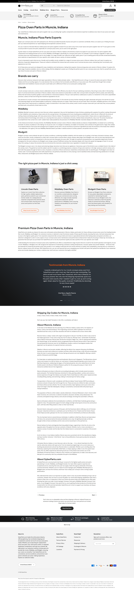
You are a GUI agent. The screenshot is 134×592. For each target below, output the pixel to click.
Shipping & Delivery (79, 543)
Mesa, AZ (47, 587)
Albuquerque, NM (27, 587)
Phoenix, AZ (62, 583)
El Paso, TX (63, 585)
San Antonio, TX (74, 583)
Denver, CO (43, 585)
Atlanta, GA (58, 587)
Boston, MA (80, 585)
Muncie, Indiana (31, 22)
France (88, 581)
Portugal (37, 583)
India (67, 581)
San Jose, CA (99, 583)
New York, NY (42, 583)
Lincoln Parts (34, 10)
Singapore (92, 581)
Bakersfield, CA (112, 587)
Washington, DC (69, 585)
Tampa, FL (20, 589)
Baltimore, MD (110, 585)
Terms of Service (61, 540)
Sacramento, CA (42, 587)
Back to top (67, 524)
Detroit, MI (106, 585)
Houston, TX (58, 583)
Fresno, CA (37, 587)
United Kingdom (51, 581)
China (58, 581)
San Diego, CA (80, 583)
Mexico (64, 581)
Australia (61, 581)
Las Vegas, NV (74, 585)
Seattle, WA (38, 585)
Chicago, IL (53, 583)
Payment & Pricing (79, 549)
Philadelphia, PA (68, 583)
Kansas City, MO (52, 587)
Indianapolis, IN (26, 585)
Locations (24, 22)
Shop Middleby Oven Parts (64, 210)
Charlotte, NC (20, 585)
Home (20, 10)
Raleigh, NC (75, 587)
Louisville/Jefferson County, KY (92, 585)
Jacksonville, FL (93, 583)
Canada (55, 581)
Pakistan (81, 581)
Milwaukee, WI (20, 587)
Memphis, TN (101, 585)
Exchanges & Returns (80, 546)
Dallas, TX (84, 583)
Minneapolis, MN (102, 587)
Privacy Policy (60, 543)
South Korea (77, 581)
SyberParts (24, 572)
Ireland (73, 581)
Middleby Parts (44, 10)
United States (44, 581)
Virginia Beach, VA (80, 587)
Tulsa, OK (107, 587)
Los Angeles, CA (48, 583)
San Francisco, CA (32, 585)
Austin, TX (88, 583)
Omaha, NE (70, 587)
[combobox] (71, 5)
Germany (70, 581)
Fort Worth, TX (104, 583)
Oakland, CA (96, 587)
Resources (64, 10)
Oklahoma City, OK (49, 585)
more (29, 589)
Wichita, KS (24, 589)
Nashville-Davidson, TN (57, 585)
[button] (115, 5)
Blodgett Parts (55, 10)
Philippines (102, 581)
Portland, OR (84, 585)
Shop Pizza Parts (67, 508)
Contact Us (77, 537)
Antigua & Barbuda (30, 583)
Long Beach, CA (87, 587)
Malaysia (98, 581)
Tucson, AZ (32, 587)
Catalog (26, 10)
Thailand (85, 581)
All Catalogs (59, 546)
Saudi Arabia (106, 581)
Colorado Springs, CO (64, 587)
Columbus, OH (110, 583)
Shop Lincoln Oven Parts (29, 210)
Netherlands (24, 583)
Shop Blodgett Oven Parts (97, 210)
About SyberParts (61, 537)
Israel (35, 583)
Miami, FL (92, 587)
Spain (95, 581)
